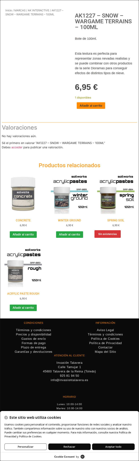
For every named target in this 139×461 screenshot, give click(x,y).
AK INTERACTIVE (38, 10)
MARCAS (20, 10)
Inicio (8, 10)
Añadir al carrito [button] (23, 234)
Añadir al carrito (91, 105)
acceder (16, 147)
